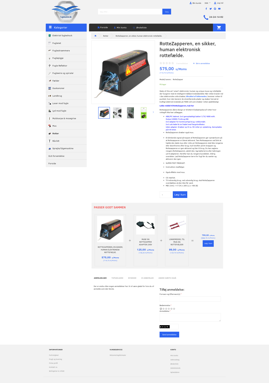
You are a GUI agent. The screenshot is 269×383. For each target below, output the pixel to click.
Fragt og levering (55, 359)
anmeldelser (182, 63)
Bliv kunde (197, 3)
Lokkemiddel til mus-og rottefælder (177, 242)
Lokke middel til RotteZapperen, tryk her (177, 105)
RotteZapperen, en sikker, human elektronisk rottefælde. (110, 249)
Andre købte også (167, 278)
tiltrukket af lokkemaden (196, 96)
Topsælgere (117, 278)
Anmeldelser (100, 278)
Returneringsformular (118, 355)
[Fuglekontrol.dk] (64, 11)
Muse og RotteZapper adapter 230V (145, 242)
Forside (104, 27)
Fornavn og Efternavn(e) (170, 294)
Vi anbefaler (147, 278)
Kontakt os (53, 367)
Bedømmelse (165, 305)
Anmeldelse (164, 311)
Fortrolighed (53, 355)
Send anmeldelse (169, 334)
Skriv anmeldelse (202, 63)
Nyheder (132, 278)
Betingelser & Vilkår (56, 371)
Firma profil (53, 363)
